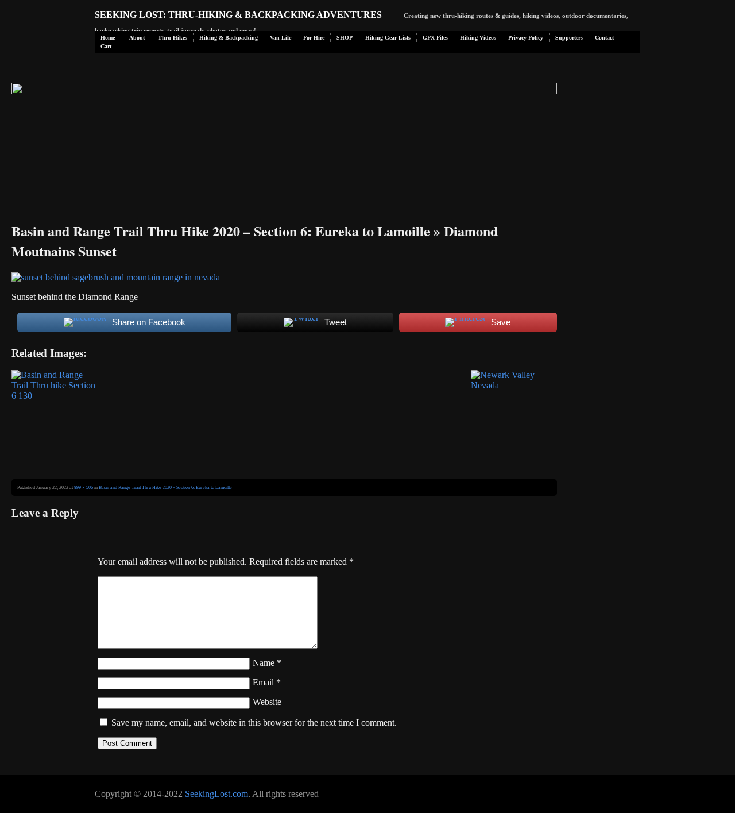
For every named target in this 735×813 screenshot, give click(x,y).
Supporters (569, 37)
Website (267, 702)
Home (107, 37)
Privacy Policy (525, 37)
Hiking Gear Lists (388, 37)
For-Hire (313, 37)
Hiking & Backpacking (228, 37)
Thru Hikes (172, 37)
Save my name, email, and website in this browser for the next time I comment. (254, 722)
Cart (105, 46)
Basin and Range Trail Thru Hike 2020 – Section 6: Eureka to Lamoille (220, 231)
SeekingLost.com (216, 794)
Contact (604, 37)
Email (267, 682)
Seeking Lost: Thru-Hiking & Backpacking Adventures (238, 15)
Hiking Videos (478, 37)
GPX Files (435, 37)
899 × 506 (83, 487)
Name (267, 663)
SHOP (344, 37)
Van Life (280, 37)
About (137, 37)
